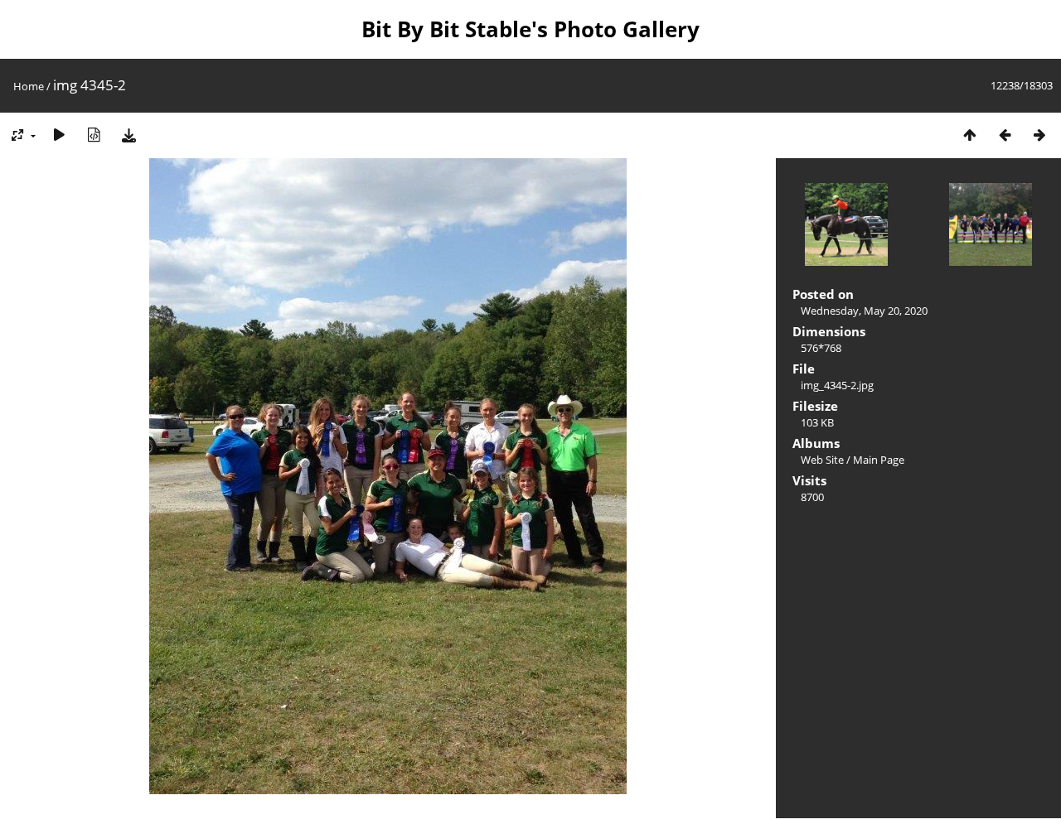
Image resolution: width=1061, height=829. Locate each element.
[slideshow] (58, 134)
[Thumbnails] (969, 134)
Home (28, 86)
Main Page (878, 459)
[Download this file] (128, 134)
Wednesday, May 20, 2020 (864, 310)
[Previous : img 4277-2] (1004, 134)
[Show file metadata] (93, 134)
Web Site (822, 459)
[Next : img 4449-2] (1039, 134)
